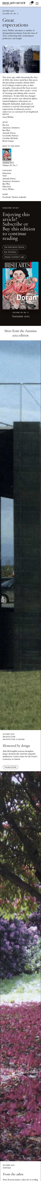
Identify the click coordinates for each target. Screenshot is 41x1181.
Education (7, 173)
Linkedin (22, 197)
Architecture (9, 737)
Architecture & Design (14, 739)
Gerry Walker (8, 189)
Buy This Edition (10, 252)
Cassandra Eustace (10, 135)
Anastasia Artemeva (11, 127)
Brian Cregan (8, 141)
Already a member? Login (14, 257)
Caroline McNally (10, 138)
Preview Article (10, 767)
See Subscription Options (14, 247)
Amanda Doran (9, 133)
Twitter (15, 197)
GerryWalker (8, 117)
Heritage (7, 1168)
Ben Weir (6, 130)
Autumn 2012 (8, 11)
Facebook (6, 197)
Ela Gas (6, 125)
